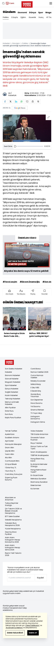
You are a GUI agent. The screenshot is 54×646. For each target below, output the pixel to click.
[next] (49, 323)
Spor (40, 12)
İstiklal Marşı (36, 384)
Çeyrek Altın (10, 451)
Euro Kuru (9, 414)
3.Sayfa (14, 17)
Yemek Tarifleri (11, 431)
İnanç (41, 17)
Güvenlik (32, 17)
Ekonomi (22, 12)
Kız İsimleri (35, 488)
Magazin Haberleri (12, 382)
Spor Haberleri (11, 385)
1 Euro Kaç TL (10, 471)
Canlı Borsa (36, 368)
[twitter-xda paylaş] (10, 101)
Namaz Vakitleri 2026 (39, 372)
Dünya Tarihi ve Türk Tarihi (39, 447)
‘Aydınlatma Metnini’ (14, 627)
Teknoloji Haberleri (12, 398)
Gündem (9, 12)
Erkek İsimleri (36, 485)
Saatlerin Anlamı (12, 437)
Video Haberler (37, 431)
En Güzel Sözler (37, 475)
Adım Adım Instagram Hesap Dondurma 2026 (12, 539)
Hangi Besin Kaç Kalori (37, 459)
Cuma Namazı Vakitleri (37, 376)
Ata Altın (8, 457)
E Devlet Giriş (36, 391)
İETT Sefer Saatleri (12, 516)
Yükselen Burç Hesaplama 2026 (12, 524)
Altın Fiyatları (10, 407)
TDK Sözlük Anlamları (39, 434)
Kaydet (40, 577)
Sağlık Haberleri (11, 392)
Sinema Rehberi (37, 410)
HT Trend (50, 17)
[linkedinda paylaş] (16, 101)
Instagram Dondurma (35, 417)
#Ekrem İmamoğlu (30, 281)
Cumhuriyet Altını (12, 461)
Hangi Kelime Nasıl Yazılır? (38, 471)
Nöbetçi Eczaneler (38, 381)
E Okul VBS (35, 387)
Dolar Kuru (9, 411)
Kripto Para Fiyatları (13, 417)
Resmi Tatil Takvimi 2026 (13, 554)
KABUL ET (33, 633)
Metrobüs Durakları (38, 478)
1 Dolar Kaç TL (10, 467)
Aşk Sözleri (9, 441)
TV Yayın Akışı (36, 413)
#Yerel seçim (10, 281)
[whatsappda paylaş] (21, 101)
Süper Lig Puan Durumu (11, 478)
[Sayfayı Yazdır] (32, 101)
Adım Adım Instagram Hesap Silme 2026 (12, 547)
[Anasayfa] (9, 362)
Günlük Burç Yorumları (36, 395)
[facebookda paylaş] (5, 101)
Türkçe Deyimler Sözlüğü (11, 504)
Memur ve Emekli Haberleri (12, 403)
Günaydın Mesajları (13, 444)
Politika (6, 17)
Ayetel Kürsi (9, 434)
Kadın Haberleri (11, 395)
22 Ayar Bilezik (11, 464)
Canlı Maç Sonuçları (13, 474)
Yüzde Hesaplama (13, 528)
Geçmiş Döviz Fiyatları (10, 533)
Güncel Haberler (11, 378)
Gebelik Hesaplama (13, 520)
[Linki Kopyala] (38, 101)
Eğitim (23, 17)
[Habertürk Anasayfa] (27, 4)
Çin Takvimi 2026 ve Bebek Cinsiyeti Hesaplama (13, 510)
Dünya (32, 12)
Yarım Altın (9, 454)
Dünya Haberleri (11, 388)
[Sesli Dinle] (15, 146)
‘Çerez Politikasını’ (32, 625)
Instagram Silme (38, 422)
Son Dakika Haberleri (13, 368)
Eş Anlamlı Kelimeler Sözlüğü (39, 465)
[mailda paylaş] (27, 101)
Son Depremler (37, 400)
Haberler (6, 43)
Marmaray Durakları (39, 482)
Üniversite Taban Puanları (38, 438)
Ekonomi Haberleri (12, 375)
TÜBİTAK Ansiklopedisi (40, 455)
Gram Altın (9, 447)
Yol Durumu (35, 406)
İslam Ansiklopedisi (39, 452)
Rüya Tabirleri (36, 443)
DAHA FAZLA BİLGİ (15, 633)
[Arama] (3, 3)
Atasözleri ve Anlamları (10, 498)
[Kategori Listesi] (50, 3)
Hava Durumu (36, 403)
